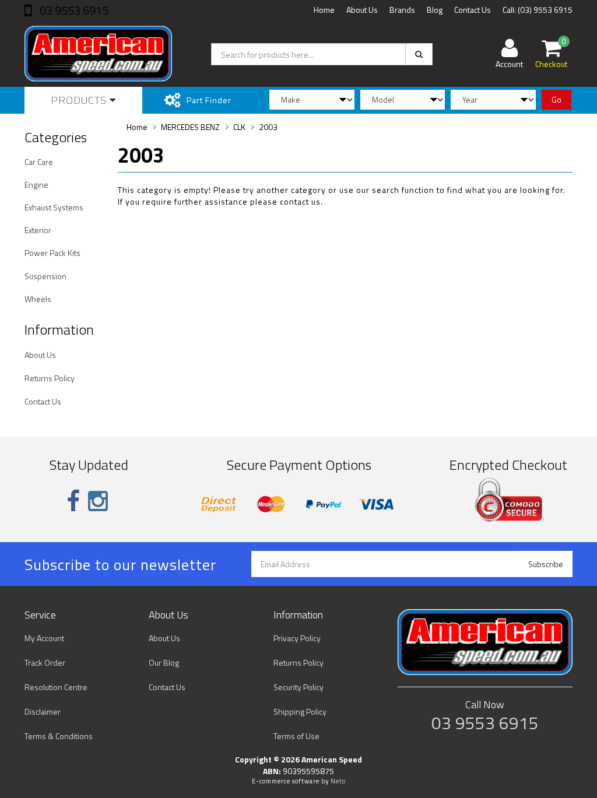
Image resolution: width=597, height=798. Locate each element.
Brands (402, 9)
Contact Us (472, 9)
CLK (239, 127)
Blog (435, 9)
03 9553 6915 (72, 10)
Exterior (37, 230)
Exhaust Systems (53, 207)
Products (80, 100)
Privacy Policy (297, 638)
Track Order (44, 662)
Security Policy (298, 687)
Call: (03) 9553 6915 (538, 9)
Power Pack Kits (52, 253)
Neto (338, 781)
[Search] (419, 54)
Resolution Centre (55, 687)
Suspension (45, 276)
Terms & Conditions (58, 736)
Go (556, 99)
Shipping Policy (299, 711)
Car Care (38, 162)
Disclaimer (42, 711)
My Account (44, 638)
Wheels (37, 299)
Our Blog (164, 662)
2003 (268, 127)
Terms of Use (296, 736)
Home (324, 9)
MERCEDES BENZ (190, 127)
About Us (362, 9)
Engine (36, 184)
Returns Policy (49, 378)
